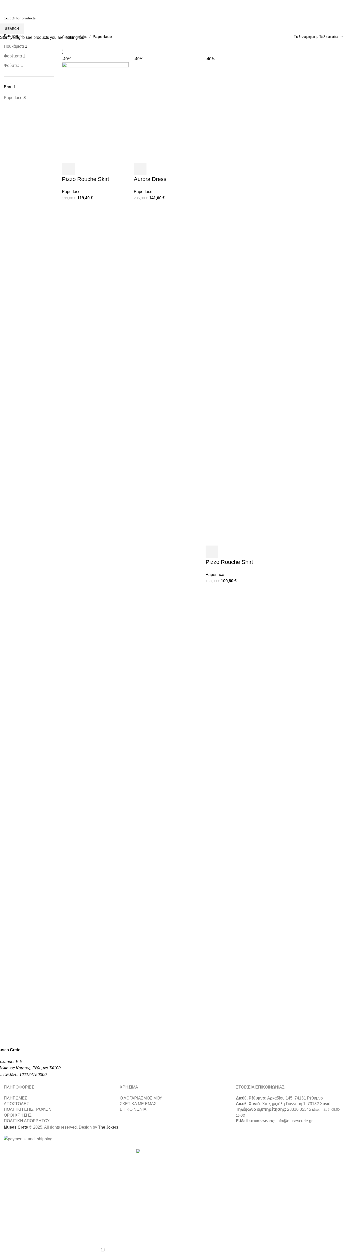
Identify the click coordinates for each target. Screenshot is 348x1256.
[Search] (311, 11)
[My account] (321, 11)
